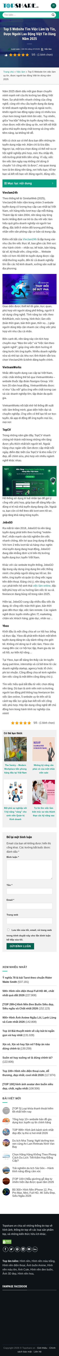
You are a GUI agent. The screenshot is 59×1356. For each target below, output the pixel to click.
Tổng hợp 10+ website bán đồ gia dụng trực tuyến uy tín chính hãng (32, 1121)
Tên (9, 885)
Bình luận (13, 857)
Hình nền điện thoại (13, 1265)
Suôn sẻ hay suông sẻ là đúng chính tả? (27, 1057)
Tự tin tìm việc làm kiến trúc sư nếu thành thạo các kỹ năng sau (43, 812)
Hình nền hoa (25, 1273)
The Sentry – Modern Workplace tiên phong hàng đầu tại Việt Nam (15, 769)
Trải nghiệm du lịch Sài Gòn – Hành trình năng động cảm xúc (33, 1170)
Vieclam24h (30, 239)
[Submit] (53, 15)
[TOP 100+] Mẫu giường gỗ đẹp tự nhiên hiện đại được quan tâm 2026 (33, 1180)
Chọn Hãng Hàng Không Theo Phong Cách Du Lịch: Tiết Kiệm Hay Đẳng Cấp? (34, 1157)
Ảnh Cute (23, 1269)
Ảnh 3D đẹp (9, 1273)
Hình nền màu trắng (43, 1261)
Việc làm (48, 49)
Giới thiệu (42, 1348)
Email (10, 900)
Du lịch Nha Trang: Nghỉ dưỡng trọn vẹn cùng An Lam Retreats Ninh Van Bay (33, 1143)
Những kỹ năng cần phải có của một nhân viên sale (44, 769)
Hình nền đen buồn (41, 1269)
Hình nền (25, 1261)
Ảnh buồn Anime (36, 1265)
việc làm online (42, 585)
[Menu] (53, 5)
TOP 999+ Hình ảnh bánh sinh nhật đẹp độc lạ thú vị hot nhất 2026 (32, 1132)
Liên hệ (37, 1351)
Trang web (12, 914)
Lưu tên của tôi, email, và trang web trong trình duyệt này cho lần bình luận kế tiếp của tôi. (29, 935)
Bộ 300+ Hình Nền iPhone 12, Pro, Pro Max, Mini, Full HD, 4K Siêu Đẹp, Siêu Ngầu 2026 (33, 1192)
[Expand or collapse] (53, 183)
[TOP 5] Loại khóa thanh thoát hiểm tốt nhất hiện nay (32, 1110)
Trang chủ (8, 71)
